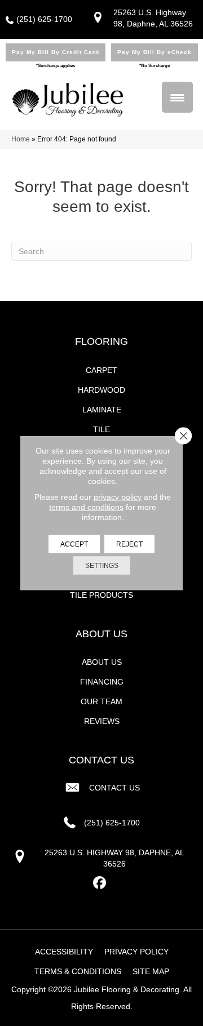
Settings (101, 565)
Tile (101, 429)
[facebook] (100, 883)
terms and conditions (86, 506)
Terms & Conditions (77, 971)
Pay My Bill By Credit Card (55, 52)
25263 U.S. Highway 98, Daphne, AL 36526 (114, 858)
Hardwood (101, 389)
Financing (101, 681)
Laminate (101, 409)
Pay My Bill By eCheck (154, 52)
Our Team (101, 701)
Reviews (102, 721)
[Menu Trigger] (177, 97)
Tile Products (101, 594)
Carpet (101, 370)
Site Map (151, 971)
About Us (102, 662)
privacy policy (118, 496)
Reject (129, 544)
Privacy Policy (136, 951)
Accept (74, 544)
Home (20, 139)
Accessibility (64, 951)
